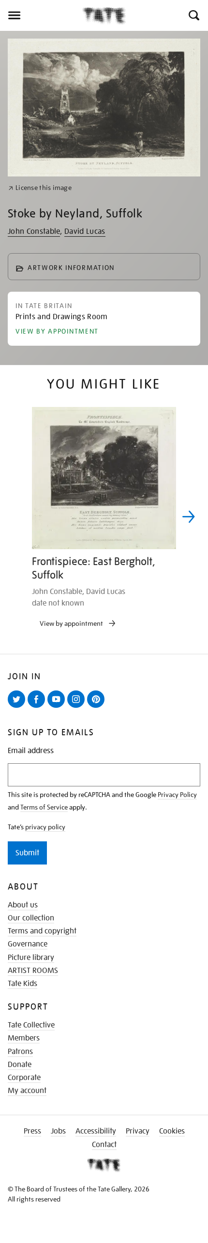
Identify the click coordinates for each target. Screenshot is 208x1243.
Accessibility (95, 1131)
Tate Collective (31, 1025)
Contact (104, 1144)
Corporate (24, 1077)
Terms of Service (44, 807)
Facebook (38, 707)
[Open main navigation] (41, 15)
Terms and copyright (42, 931)
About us (23, 905)
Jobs (58, 1131)
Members (24, 1038)
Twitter (18, 707)
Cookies (172, 1131)
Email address (31, 751)
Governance (27, 944)
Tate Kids (22, 983)
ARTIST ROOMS (33, 970)
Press (32, 1131)
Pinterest (97, 707)
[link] (40, 188)
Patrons (20, 1051)
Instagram (78, 707)
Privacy (137, 1131)
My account (27, 1090)
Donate (19, 1064)
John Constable (34, 231)
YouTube (58, 707)
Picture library (31, 957)
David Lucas (84, 231)
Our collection (31, 918)
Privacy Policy (177, 794)
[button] (193, 15)
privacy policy (45, 827)
